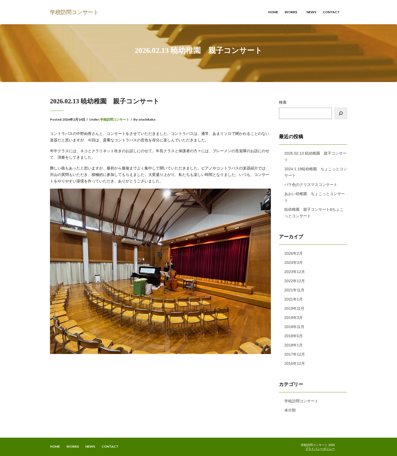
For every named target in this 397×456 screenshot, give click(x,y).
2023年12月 (294, 272)
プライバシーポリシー (320, 448)
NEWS (311, 12)
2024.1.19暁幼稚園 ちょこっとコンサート (315, 172)
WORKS (291, 12)
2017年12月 (294, 354)
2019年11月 (294, 308)
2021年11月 (294, 290)
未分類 (290, 410)
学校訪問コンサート (74, 12)
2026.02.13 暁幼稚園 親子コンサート (315, 156)
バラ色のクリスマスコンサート (310, 184)
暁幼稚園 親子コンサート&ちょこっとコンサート (314, 212)
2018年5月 (293, 336)
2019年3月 (293, 317)
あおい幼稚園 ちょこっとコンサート (314, 197)
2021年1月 (293, 299)
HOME (273, 12)
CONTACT (331, 12)
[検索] (341, 113)
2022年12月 (294, 281)
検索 (283, 102)
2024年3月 (293, 262)
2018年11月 (294, 327)
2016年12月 (294, 363)
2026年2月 (293, 253)
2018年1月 (293, 345)
